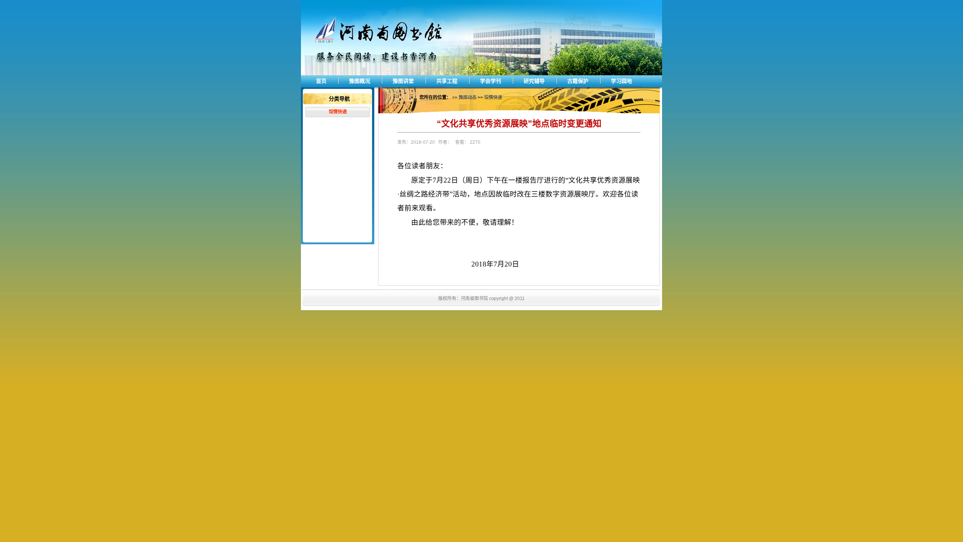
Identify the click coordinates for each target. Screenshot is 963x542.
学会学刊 (490, 81)
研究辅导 (534, 81)
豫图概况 (359, 81)
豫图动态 (468, 97)
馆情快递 (338, 111)
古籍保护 (577, 81)
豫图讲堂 (403, 81)
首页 (321, 81)
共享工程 (446, 81)
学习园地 (621, 81)
